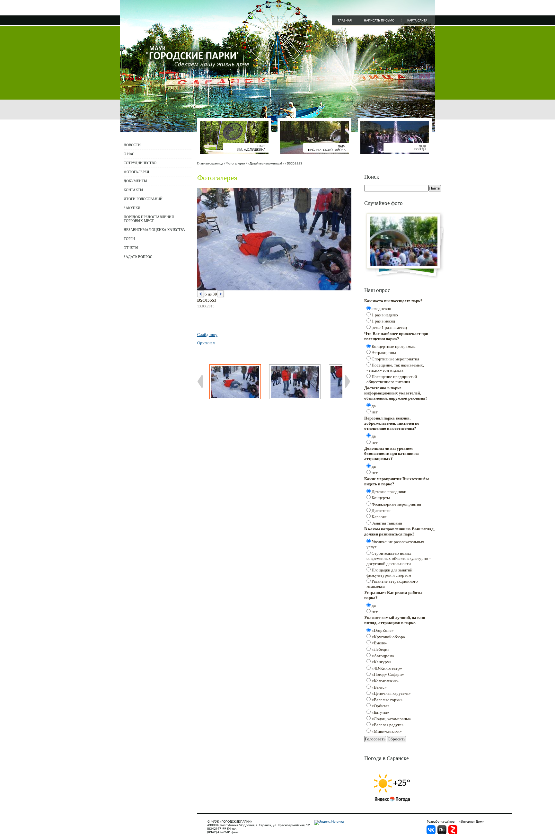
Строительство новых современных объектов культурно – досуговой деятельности (398, 558)
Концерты (381, 497)
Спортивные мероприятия (395, 359)
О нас (129, 154)
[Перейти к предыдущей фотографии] (201, 294)
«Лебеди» (381, 649)
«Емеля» (379, 643)
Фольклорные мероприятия (396, 504)
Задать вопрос (138, 257)
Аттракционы (384, 352)
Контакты (133, 190)
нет (375, 412)
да (374, 405)
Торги (129, 239)
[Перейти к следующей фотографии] (221, 294)
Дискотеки (381, 510)
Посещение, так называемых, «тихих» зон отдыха (395, 368)
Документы (135, 181)
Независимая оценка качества (154, 230)
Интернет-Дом (471, 822)
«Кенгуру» (382, 661)
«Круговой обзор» (388, 636)
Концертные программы (394, 346)
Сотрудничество (140, 163)
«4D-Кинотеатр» (387, 668)
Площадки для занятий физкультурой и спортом (389, 573)
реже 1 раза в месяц (389, 327)
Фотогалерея (136, 172)
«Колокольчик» (385, 680)
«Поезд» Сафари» (388, 674)
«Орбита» (381, 705)
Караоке (379, 516)
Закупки (132, 208)
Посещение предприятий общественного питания (391, 379)
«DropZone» (383, 630)
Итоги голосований (143, 199)
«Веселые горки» (387, 699)
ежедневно (381, 308)
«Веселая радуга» (388, 724)
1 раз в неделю (385, 315)
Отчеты (131, 248)
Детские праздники (389, 491)
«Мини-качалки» (387, 731)
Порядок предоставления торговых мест (149, 219)
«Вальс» (379, 687)
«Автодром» (383, 655)
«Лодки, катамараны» (391, 718)
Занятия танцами (387, 523)
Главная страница (210, 163)
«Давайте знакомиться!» (266, 163)
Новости (132, 145)
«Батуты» (380, 712)
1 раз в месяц (383, 321)
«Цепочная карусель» (391, 693)
